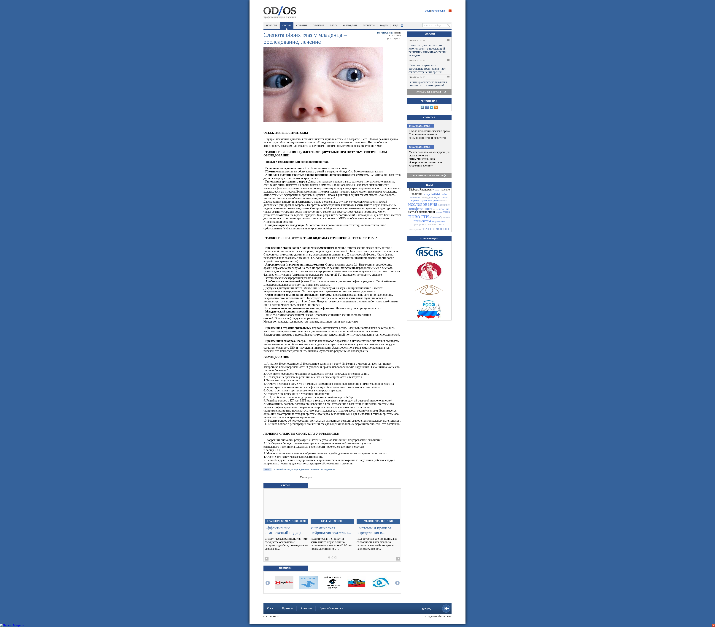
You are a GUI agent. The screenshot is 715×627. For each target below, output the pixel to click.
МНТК (446, 212)
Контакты (306, 608)
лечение (444, 209)
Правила (287, 608)
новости (271, 25)
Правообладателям (331, 608)
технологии (435, 228)
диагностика (415, 197)
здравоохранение (421, 200)
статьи (286, 25)
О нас (270, 608)
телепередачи (415, 229)
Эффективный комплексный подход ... (285, 530)
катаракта (444, 204)
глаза (437, 190)
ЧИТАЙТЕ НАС (429, 101)
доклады (434, 197)
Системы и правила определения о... (374, 530)
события (301, 25)
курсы (435, 209)
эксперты (369, 25)
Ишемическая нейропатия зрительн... (331, 530)
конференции (429, 238)
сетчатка (431, 224)
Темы (429, 185)
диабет (444, 194)
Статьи (285, 485)
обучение (318, 25)
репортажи (420, 224)
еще (395, 25)
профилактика (438, 221)
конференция (420, 208)
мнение (439, 212)
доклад (425, 198)
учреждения (350, 25)
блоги (333, 25)
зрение (436, 200)
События (429, 117)
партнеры (285, 568)
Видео (384, 25)
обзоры (434, 217)
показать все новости (428, 92)
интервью (444, 200)
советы (440, 224)
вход (427, 10)
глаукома (431, 193)
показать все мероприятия (428, 176)
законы (444, 197)
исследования (422, 204)
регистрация (438, 10)
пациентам (422, 221)
